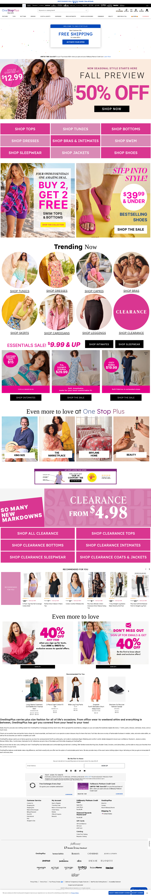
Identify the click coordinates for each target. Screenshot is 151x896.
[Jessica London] (110, 853)
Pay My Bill (79, 809)
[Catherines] (93, 853)
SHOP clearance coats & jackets (113, 557)
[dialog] (147, 5)
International (30, 816)
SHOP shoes (125, 152)
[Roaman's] (75, 853)
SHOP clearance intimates (113, 545)
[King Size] (110, 868)
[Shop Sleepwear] (129, 344)
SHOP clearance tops (113, 533)
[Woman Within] (58, 853)
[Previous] (145, 569)
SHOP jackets (75, 152)
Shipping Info (30, 807)
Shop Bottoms (126, 129)
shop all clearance (37, 533)
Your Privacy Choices (54, 881)
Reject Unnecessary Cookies (119, 893)
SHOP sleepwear (25, 152)
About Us (103, 803)
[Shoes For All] (82, 868)
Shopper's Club (31, 820)
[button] (136, 10)
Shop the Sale (75, 397)
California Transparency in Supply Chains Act (77, 881)
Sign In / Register (56, 803)
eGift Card (79, 828)
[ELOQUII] (106, 860)
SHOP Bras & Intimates (75, 140)
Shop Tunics (75, 129)
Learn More (107, 56)
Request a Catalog (82, 836)
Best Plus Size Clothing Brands (99, 881)
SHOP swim (126, 140)
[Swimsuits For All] (41, 868)
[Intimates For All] (68, 868)
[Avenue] (46, 861)
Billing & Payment (31, 812)
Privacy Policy (34, 881)
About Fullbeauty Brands (108, 807)
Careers (103, 805)
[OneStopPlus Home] (10, 11)
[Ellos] (79, 861)
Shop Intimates (25, 397)
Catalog (80, 831)
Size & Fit (29, 814)
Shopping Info (30, 805)
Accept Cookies (137, 893)
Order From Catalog (82, 834)
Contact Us (30, 803)
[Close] (147, 893)
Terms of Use (43, 881)
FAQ (28, 818)
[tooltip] (24, 5)
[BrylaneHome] (96, 868)
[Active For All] (55, 868)
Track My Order (56, 805)
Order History (55, 809)
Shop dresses (25, 140)
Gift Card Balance (81, 823)
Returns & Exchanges (32, 809)
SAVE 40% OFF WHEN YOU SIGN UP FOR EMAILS (73, 1)
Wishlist (54, 812)
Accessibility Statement (115, 881)
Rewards (54, 816)
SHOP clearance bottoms (38, 545)
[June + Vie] (93, 861)
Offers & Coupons (56, 814)
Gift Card (79, 826)
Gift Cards (80, 821)
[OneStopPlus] (40, 853)
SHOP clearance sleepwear (38, 557)
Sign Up (104, 766)
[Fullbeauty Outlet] (75, 875)
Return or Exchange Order (59, 807)
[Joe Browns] (63, 860)
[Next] (149, 569)
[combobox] (63, 10)
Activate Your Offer (75, 42)
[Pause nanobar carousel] (73, 2)
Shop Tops (25, 129)
